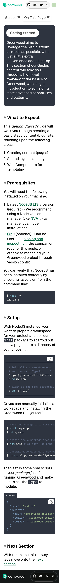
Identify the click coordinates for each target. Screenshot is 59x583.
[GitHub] (28, 5)
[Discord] (35, 5)
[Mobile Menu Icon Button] (54, 5)
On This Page (37, 17)
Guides (12, 17)
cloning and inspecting (25, 241)
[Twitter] (47, 5)
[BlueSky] (41, 5)
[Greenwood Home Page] (12, 5)
